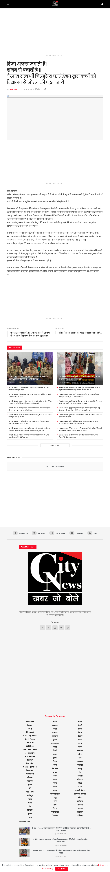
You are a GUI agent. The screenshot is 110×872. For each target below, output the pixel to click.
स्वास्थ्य (80, 808)
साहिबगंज (80, 801)
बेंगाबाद (80, 736)
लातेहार (80, 776)
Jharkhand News (30, 749)
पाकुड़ (55, 797)
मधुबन (80, 747)
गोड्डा (30, 817)
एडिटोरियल (30, 774)
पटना (55, 787)
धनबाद (55, 772)
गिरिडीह (37, 89)
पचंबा (55, 783)
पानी (55, 801)
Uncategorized (30, 767)
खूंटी (29, 788)
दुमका (55, 754)
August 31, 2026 (15, 382)
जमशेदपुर (55, 725)
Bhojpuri (30, 732)
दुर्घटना (55, 758)
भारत (80, 743)
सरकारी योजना (80, 790)
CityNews (13, 89)
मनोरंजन (80, 750)
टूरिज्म (55, 740)
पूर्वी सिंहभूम (55, 812)
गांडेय (30, 803)
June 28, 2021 (26, 89)
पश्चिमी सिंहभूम (55, 794)
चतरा (55, 722)
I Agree (61, 869)
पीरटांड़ (55, 808)
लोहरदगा (80, 779)
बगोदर (80, 722)
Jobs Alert (29, 753)
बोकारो (80, 740)
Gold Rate (30, 746)
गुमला (30, 813)
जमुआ (55, 729)
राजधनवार (80, 761)
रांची (80, 758)
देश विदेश (55, 768)
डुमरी (55, 747)
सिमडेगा (80, 805)
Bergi (30, 728)
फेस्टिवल (55, 815)
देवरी (55, 765)
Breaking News (30, 735)
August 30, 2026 (65, 382)
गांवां (30, 806)
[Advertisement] (55, 31)
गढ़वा (30, 799)
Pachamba (30, 756)
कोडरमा (29, 777)
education (29, 742)
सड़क (80, 787)
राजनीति (80, 765)
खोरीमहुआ (30, 795)
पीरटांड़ (55, 805)
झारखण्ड (55, 736)
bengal (30, 725)
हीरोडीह (80, 815)
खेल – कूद (29, 792)
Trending (30, 763)
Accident (30, 722)
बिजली (80, 725)
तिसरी (55, 750)
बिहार (80, 732)
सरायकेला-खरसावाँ (80, 794)
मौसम (80, 754)
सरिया (80, 797)
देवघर (55, 761)
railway (30, 760)
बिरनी (80, 729)
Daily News (30, 739)
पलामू (55, 790)
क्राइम (30, 785)
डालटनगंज (55, 743)
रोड (80, 772)
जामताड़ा (55, 732)
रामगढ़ (80, 768)
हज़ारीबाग (80, 812)
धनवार (55, 779)
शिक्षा (80, 783)
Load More (55, 445)
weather (30, 770)
